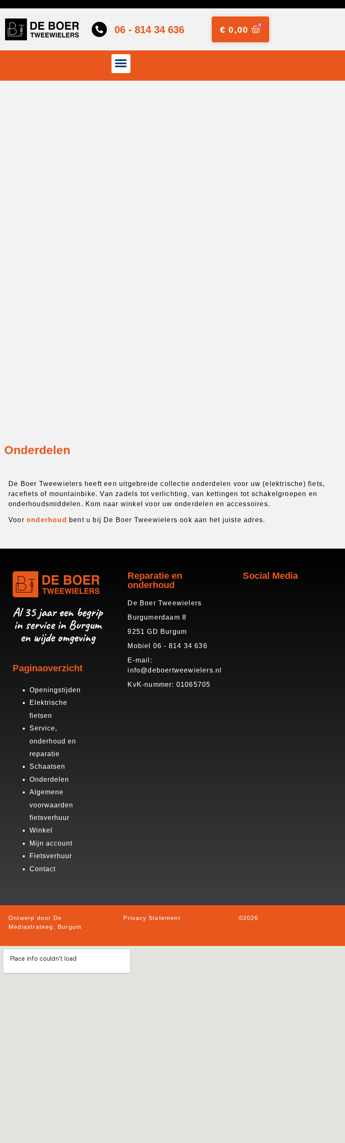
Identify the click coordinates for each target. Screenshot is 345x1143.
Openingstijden (55, 690)
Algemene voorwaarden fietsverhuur (51, 804)
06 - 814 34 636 (149, 29)
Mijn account (50, 843)
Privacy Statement (151, 917)
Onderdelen (49, 779)
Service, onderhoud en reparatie (52, 741)
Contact (42, 868)
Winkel (41, 830)
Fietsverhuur (50, 855)
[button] (120, 63)
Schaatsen (47, 766)
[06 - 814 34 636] (99, 29)
